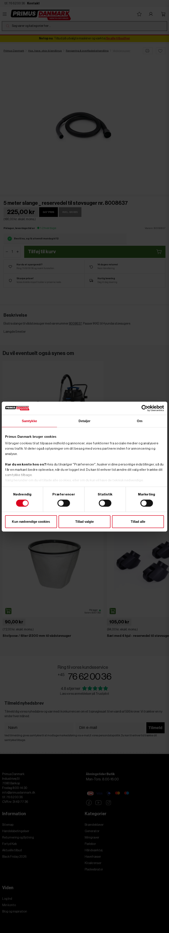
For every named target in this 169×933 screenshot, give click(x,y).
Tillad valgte (84, 521)
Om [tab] (139, 421)
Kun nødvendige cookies (31, 521)
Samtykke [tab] (29, 421)
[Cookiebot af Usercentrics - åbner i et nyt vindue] (144, 408)
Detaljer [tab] (85, 421)
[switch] (63, 503)
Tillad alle (138, 521)
